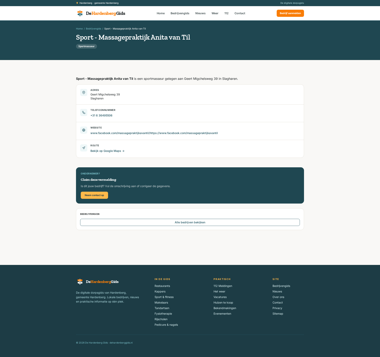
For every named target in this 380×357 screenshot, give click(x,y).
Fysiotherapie (163, 313)
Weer (215, 13)
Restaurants (162, 286)
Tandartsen (162, 308)
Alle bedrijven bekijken (190, 222)
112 (226, 13)
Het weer (219, 291)
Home (161, 13)
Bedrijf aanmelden (290, 13)
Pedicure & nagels (166, 324)
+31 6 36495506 (101, 115)
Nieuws (200, 13)
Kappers (160, 291)
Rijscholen (161, 319)
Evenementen (222, 313)
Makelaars (161, 302)
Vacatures (220, 297)
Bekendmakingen (225, 308)
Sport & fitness (164, 297)
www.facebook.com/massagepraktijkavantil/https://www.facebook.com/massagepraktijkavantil (154, 133)
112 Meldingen (223, 286)
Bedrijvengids (180, 13)
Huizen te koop (223, 302)
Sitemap (278, 313)
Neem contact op (94, 195)
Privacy (277, 308)
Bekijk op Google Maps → (107, 150)
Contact (240, 13)
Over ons (278, 297)
